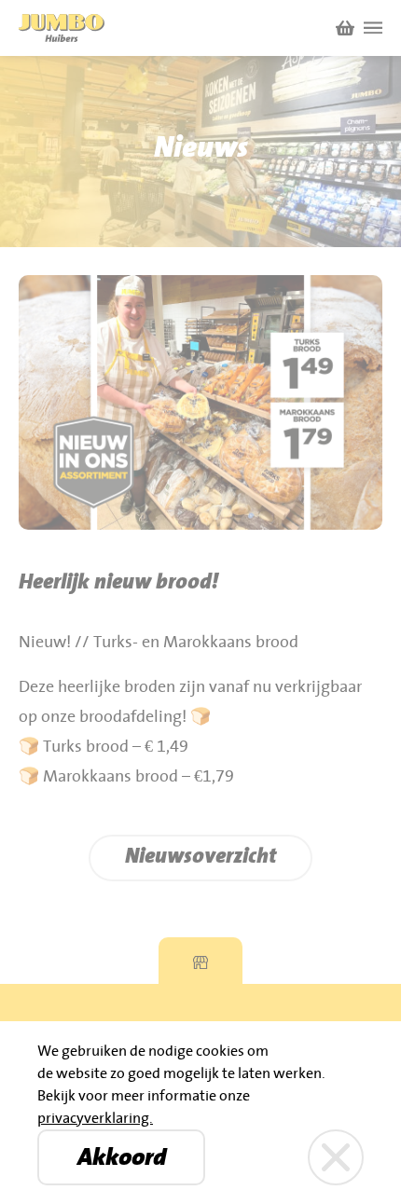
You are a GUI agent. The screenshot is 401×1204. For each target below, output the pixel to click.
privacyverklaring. (95, 1118)
